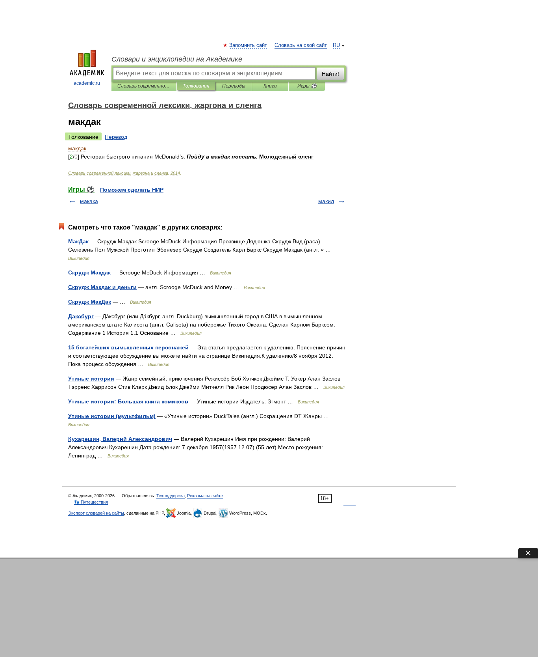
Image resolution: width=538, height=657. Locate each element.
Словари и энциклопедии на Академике (176, 59)
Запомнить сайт (248, 45)
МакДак (78, 241)
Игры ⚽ (307, 86)
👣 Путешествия (91, 502)
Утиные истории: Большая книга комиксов (128, 401)
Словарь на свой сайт (301, 45)
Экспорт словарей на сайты (96, 513)
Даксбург (81, 316)
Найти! (330, 74)
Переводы (233, 86)
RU (336, 45)
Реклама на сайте (205, 495)
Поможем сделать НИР (131, 190)
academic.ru (87, 83)
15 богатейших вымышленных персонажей (128, 347)
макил (326, 201)
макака (89, 201)
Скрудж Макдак (89, 272)
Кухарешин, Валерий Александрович (120, 439)
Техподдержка (170, 495)
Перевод (116, 137)
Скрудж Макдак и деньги (102, 287)
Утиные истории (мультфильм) (112, 416)
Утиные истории (91, 378)
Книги (270, 86)
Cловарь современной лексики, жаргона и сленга (144, 86)
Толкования (196, 86)
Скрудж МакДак (89, 302)
